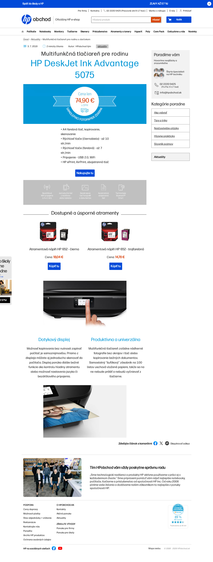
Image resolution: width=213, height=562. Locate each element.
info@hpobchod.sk (171, 92)
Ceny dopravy (30, 509)
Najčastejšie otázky (166, 128)
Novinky (192, 31)
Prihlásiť (187, 10)
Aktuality (35, 39)
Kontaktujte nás (31, 526)
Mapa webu (154, 548)
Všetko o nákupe (157, 10)
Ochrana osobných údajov (37, 539)
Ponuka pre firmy (65, 528)
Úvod (26, 39)
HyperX (138, 31)
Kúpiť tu (54, 266)
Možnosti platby (31, 513)
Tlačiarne (72, 31)
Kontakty (95, 10)
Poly (148, 31)
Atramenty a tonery (121, 31)
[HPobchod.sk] (27, 19)
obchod (42, 18)
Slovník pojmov (163, 144)
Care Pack (158, 31)
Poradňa (27, 531)
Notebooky (45, 31)
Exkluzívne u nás (176, 31)
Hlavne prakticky (164, 136)
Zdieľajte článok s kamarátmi (135, 443)
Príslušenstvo (100, 31)
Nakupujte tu (85, 173)
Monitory (59, 31)
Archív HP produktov (34, 535)
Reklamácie (29, 522)
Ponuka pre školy (65, 532)
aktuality (102, 46)
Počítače (31, 31)
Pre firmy (82, 10)
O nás (172, 10)
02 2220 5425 (168, 84)
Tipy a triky (160, 120)
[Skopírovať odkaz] (177, 446)
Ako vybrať (160, 112)
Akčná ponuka (64, 513)
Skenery (85, 31)
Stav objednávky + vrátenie (37, 518)
